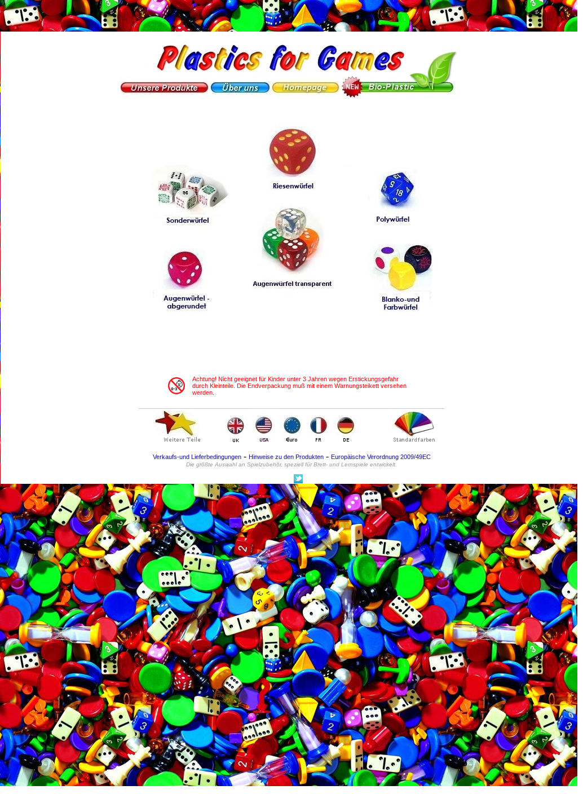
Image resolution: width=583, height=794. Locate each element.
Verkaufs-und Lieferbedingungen (197, 456)
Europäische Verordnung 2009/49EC (381, 456)
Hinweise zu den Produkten (286, 456)
